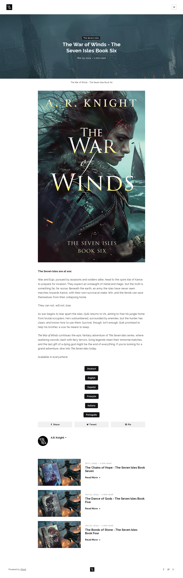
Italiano (91, 405)
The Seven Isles (91, 38)
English (91, 377)
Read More (91, 477)
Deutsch (91, 368)
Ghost (23, 569)
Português (91, 414)
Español (91, 387)
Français (91, 396)
